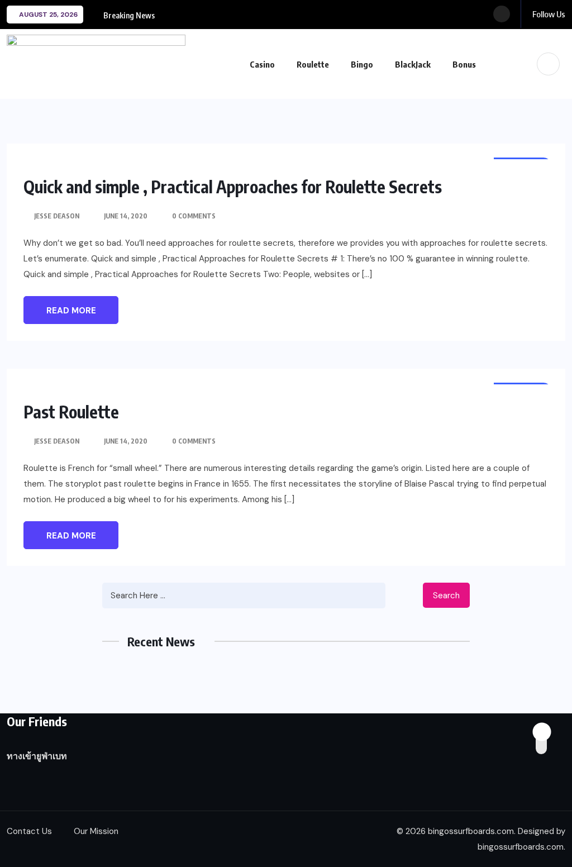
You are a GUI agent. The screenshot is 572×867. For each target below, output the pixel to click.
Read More (71, 310)
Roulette (313, 64)
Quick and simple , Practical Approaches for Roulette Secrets (232, 186)
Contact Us (29, 831)
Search (446, 595)
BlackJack (413, 64)
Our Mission (96, 831)
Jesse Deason (56, 216)
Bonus (464, 64)
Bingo (362, 64)
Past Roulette (71, 411)
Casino (262, 64)
